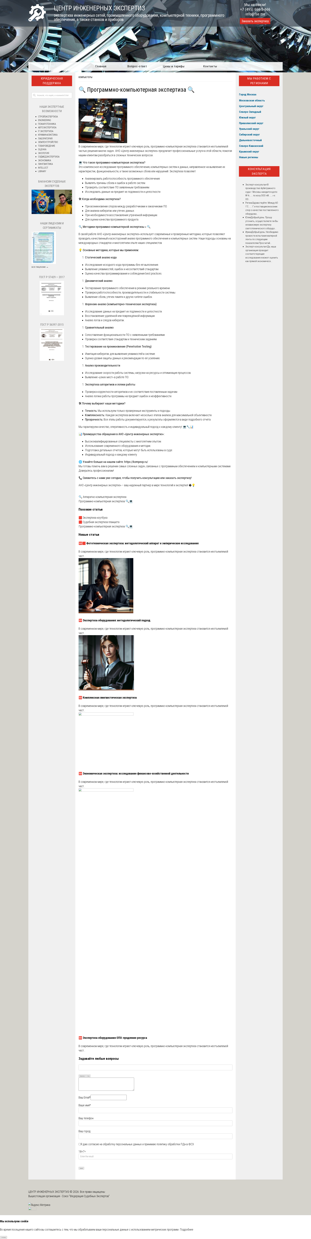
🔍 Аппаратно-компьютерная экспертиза (102, 497)
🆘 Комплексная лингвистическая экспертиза (108, 697)
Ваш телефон (86, 1118)
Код (88, 1076)
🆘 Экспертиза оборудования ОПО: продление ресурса (113, 1037)
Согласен (3, 1237)
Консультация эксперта (259, 171)
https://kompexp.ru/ (136, 462)
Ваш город (85, 1131)
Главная (100, 66)
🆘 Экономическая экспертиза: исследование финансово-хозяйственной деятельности (134, 773)
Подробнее (186, 1229)
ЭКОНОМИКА (44, 160)
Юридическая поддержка (52, 81)
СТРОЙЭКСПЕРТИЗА (48, 116)
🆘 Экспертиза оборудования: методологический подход (115, 620)
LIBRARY (42, 171)
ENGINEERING (44, 120)
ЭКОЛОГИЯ (43, 153)
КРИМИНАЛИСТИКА (48, 134)
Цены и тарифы (174, 66)
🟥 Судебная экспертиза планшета (99, 522)
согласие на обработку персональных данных (115, 1144)
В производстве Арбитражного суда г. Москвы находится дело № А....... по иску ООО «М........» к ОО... (261, 192)
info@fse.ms (255, 14)
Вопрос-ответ (137, 66)
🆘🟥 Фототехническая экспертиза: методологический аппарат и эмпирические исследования (139, 543)
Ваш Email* (85, 1097)
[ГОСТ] (52, 314)
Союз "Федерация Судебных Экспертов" (85, 1196)
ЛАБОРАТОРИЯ (45, 138)
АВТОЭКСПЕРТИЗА (47, 127)
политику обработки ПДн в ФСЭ (175, 1144)
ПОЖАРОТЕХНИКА (47, 123)
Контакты (210, 66)
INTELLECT (43, 167)
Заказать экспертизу (255, 21)
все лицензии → (40, 266)
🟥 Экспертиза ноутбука (93, 517)
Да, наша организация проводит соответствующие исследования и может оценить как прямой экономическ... (261, 254)
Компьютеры (85, 77)
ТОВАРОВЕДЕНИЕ (46, 145)
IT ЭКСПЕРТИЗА (45, 131)
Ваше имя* (85, 1105)
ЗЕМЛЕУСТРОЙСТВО (48, 142)
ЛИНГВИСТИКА (45, 164)
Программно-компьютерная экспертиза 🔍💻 (106, 501)
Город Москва (247, 94)
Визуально (82, 1076)
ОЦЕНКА (42, 149)
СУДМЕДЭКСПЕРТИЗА (48, 156)
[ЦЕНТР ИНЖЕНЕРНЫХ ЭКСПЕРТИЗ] (37, 20)
